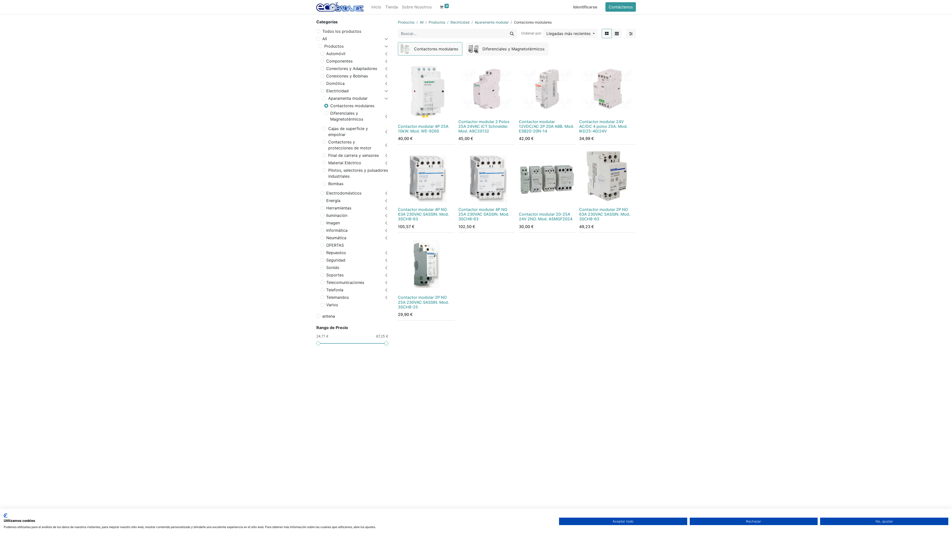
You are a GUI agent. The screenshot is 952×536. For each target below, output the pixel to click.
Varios (332, 304)
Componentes (339, 61)
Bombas (335, 183)
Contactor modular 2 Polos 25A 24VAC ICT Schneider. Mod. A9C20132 (483, 126)
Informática (337, 230)
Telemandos (337, 297)
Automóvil (335, 53)
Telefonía (334, 289)
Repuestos (336, 252)
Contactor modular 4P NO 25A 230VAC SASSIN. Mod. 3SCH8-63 (483, 214)
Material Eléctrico (344, 162)
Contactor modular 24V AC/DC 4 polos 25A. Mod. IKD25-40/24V (603, 126)
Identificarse (585, 6)
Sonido (332, 267)
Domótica (335, 83)
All (324, 38)
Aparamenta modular (348, 98)
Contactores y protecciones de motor (349, 144)
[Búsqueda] (512, 33)
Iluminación (336, 215)
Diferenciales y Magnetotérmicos (346, 116)
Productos (334, 46)
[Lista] (617, 33)
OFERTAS (335, 245)
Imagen (333, 222)
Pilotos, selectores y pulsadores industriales (358, 173)
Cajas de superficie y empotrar (348, 131)
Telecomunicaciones (345, 282)
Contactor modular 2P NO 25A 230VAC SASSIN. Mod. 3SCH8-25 (423, 302)
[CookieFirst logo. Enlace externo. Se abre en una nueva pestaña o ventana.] (5, 515)
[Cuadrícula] (607, 33)
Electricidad (337, 90)
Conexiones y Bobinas (347, 75)
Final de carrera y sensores (353, 155)
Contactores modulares (352, 105)
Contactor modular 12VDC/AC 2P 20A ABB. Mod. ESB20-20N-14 (546, 126)
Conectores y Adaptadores (351, 68)
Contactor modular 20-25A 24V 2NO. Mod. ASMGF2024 (545, 216)
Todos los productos (341, 31)
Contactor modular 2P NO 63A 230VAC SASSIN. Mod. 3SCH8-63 (604, 214)
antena (328, 316)
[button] (570, 33)
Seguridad (335, 260)
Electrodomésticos (343, 193)
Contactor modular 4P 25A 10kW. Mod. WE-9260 (423, 129)
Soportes (335, 274)
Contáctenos (621, 6)
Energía (333, 200)
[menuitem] (376, 7)
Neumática (336, 237)
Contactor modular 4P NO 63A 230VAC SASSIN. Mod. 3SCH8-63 (423, 214)
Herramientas (338, 207)
